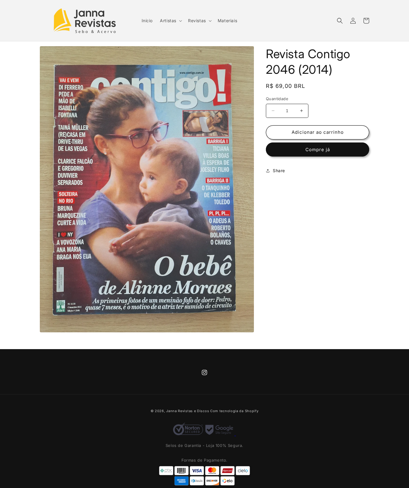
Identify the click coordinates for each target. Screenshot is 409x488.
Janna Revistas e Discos (187, 411)
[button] (170, 20)
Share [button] (279, 170)
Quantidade (277, 98)
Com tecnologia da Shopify (234, 411)
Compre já (317, 149)
